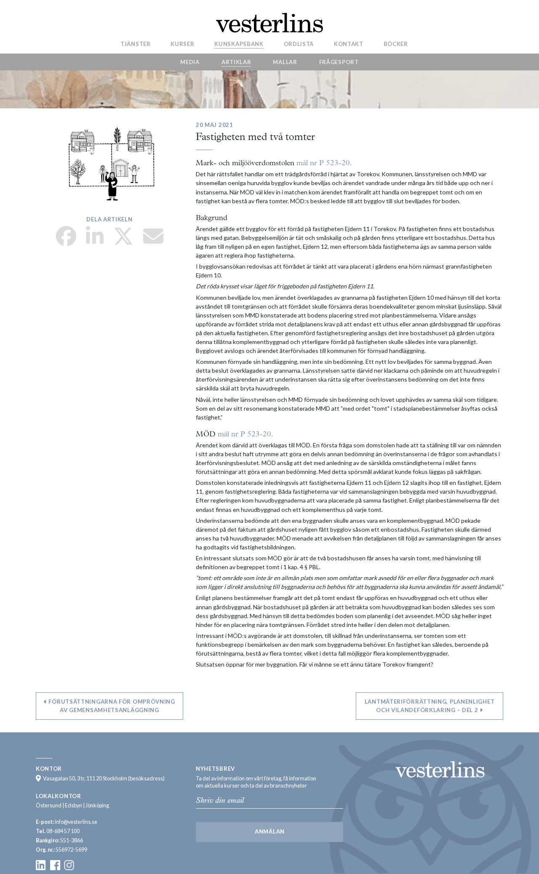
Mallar (285, 62)
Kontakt (348, 43)
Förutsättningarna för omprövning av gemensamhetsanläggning (111, 705)
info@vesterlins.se (76, 822)
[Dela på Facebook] (66, 241)
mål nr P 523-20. (324, 163)
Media (190, 62)
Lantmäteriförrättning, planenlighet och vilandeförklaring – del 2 (430, 705)
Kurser (182, 43)
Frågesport (339, 62)
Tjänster (135, 43)
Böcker (396, 43)
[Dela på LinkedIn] (95, 241)
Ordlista (299, 43)
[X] (123, 241)
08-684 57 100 (63, 831)
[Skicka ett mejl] (153, 241)
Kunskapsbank (238, 43)
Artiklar (236, 62)
